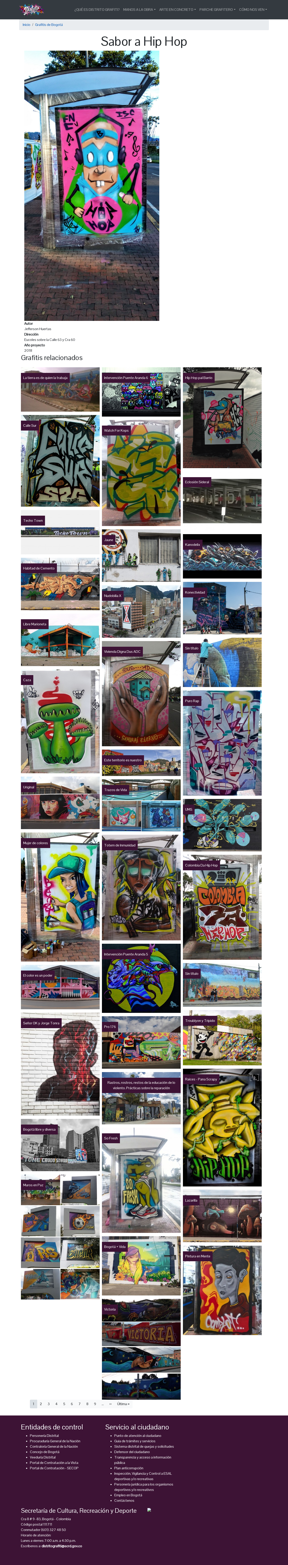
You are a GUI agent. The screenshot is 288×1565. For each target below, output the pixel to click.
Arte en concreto (176, 9)
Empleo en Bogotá (128, 1495)
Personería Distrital (44, 1435)
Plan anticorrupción (128, 1468)
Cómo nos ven (251, 9)
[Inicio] (33, 9)
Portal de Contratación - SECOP (54, 1468)
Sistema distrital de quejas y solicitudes (144, 1446)
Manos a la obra (138, 9)
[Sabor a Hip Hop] (91, 185)
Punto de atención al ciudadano (137, 1435)
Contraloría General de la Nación (54, 1446)
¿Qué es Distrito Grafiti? (97, 9)
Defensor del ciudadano (132, 1451)
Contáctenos (124, 1500)
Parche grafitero (216, 9)
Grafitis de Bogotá (49, 24)
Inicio (26, 24)
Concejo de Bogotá (44, 1451)
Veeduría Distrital (43, 1457)
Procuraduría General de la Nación (55, 1441)
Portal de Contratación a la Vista (54, 1462)
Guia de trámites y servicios (134, 1441)
